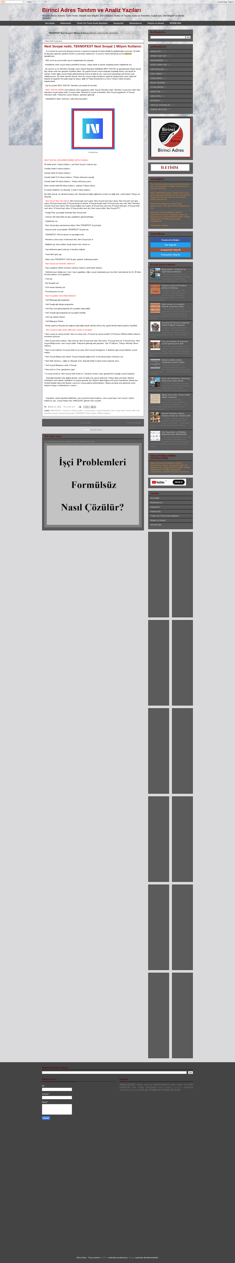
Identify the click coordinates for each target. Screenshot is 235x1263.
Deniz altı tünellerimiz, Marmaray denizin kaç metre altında (176, 379)
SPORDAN (155, 100)
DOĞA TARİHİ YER (158, 65)
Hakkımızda (65, 23)
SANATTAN (155, 91)
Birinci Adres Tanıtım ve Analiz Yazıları (91, 10)
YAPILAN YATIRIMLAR (160, 105)
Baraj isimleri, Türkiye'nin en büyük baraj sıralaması (174, 270)
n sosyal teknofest (102, 411)
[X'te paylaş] (89, 407)
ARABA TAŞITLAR (158, 56)
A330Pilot (104, 1258)
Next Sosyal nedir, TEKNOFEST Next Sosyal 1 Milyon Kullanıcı (92, 46)
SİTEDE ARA (175, 23)
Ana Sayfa (50, 23)
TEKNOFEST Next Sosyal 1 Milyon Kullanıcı (93, 413)
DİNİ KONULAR (157, 69)
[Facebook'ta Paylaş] (92, 407)
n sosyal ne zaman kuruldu (71, 411)
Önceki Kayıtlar (134, 422)
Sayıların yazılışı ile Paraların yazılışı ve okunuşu (174, 286)
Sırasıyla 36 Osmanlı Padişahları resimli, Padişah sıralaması (176, 324)
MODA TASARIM (157, 83)
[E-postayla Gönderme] (80, 407)
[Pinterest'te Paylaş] (95, 407)
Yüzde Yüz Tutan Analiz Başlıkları (92, 23)
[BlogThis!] (87, 407)
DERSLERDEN (156, 60)
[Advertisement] (161, 574)
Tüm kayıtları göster (128, 33)
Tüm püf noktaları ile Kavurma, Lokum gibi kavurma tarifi (175, 342)
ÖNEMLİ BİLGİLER (158, 109)
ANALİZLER (55, 411)
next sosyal (115, 411)
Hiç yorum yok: (69, 407)
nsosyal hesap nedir (66, 413)
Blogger (132, 1258)
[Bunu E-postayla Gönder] (84, 407)
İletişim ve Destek (156, 23)
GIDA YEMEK (156, 74)
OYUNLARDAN (156, 87)
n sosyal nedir (89, 411)
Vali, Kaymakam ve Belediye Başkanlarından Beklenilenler (174, 433)
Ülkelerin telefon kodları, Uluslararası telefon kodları (173, 361)
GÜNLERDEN (156, 78)
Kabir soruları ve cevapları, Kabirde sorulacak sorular (173, 305)
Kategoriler (118, 23)
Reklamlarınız (135, 23)
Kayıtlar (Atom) (96, 430)
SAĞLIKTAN (155, 96)
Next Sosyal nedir (128, 411)
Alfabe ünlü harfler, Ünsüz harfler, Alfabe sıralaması (176, 396)
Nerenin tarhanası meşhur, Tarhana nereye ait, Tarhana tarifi (176, 414)
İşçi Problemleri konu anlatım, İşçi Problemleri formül (69, 441)
